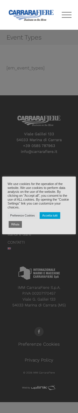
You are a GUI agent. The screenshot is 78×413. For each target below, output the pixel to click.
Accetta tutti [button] (50, 215)
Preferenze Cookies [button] (22, 215)
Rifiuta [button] (15, 224)
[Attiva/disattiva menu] (66, 15)
